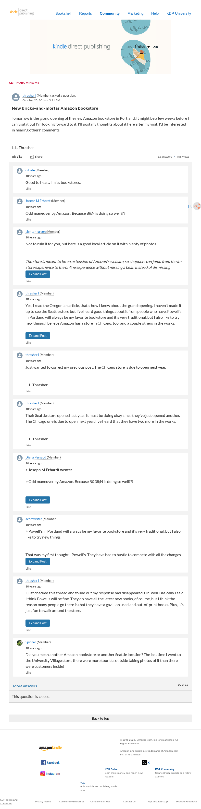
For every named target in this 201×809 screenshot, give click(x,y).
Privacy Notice (43, 801)
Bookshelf (63, 13)
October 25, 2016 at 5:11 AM (41, 100)
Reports (85, 13)
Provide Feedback (186, 801)
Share (38, 156)
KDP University (178, 13)
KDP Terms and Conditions (9, 801)
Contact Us (129, 801)
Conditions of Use (100, 801)
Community (110, 13)
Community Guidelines (71, 801)
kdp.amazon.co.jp (158, 801)
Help (155, 13)
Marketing (135, 13)
